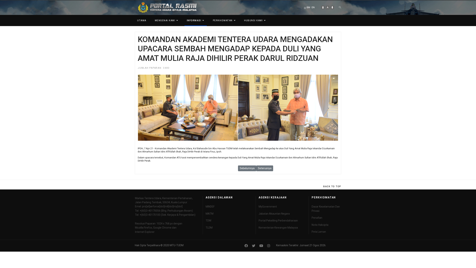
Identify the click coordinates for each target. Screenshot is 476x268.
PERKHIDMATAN (223, 20)
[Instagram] (268, 246)
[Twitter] (253, 246)
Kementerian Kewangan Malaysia (278, 227)
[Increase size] (323, 7)
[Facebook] (246, 246)
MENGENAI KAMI (165, 20)
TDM (208, 220)
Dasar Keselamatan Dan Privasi (326, 208)
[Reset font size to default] (327, 7)
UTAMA (141, 20)
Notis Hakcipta (320, 224)
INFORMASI (194, 20)
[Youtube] (261, 246)
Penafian (317, 217)
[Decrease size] (332, 7)
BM (308, 7)
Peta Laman (319, 231)
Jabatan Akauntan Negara (274, 213)
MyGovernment (268, 206)
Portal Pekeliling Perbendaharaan (278, 220)
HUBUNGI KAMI (253, 20)
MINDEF (210, 206)
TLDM (209, 227)
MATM (209, 213)
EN (313, 7)
